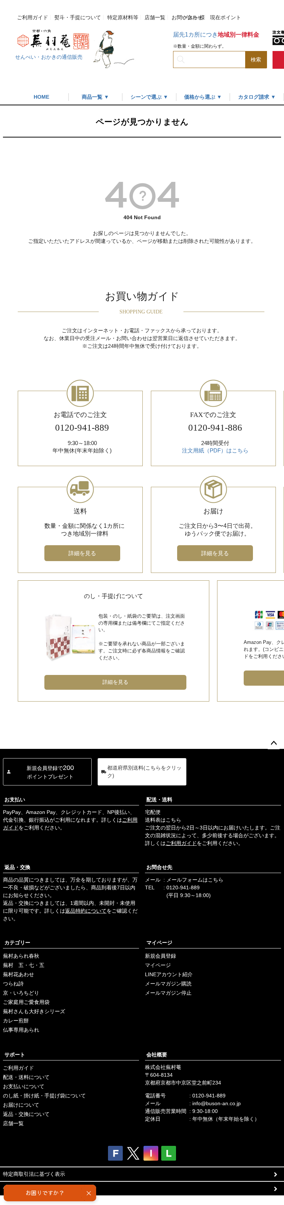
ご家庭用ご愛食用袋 (26, 1002)
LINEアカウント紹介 (169, 974)
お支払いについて (23, 1086)
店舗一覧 (155, 17)
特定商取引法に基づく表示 (34, 1174)
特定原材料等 (122, 17)
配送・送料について (26, 1077)
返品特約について (85, 911)
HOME (41, 97)
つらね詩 (13, 984)
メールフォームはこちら (194, 880)
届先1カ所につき (216, 34)
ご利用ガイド (32, 17)
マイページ (159, 943)
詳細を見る (82, 553)
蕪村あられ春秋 (21, 956)
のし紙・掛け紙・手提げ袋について (44, 1096)
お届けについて (21, 1105)
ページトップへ (274, 743)
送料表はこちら (163, 820)
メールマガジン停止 (168, 993)
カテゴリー (17, 943)
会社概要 (156, 1055)
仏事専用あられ (21, 1030)
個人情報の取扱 (21, 1188)
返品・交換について (26, 1114)
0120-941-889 (183, 887)
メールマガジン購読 (168, 984)
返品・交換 (17, 867)
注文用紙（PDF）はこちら (215, 450)
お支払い (14, 799)
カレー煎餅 (16, 1021)
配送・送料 (159, 799)
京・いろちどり (21, 993)
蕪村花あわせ (18, 974)
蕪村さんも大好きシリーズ (34, 1011)
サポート (14, 1055)
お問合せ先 (159, 867)
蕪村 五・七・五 (23, 965)
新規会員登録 (160, 956)
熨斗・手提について (77, 17)
